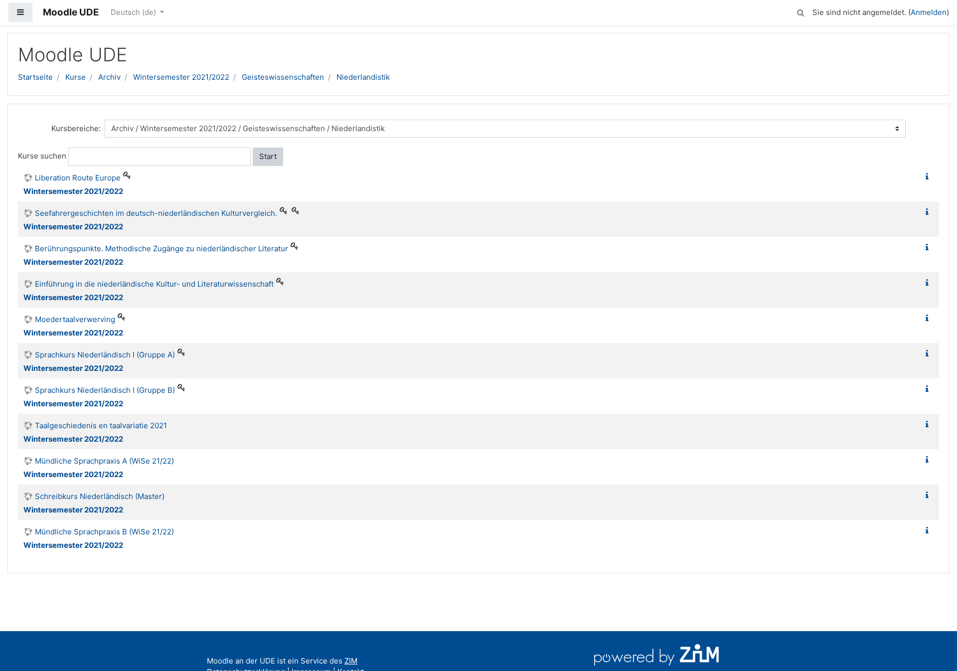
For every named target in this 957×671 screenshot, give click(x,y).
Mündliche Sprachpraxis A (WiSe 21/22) (104, 461)
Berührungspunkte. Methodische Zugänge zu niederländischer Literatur (161, 248)
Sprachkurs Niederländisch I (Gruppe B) (105, 390)
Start (268, 156)
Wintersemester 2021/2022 (181, 77)
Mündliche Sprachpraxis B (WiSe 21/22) (104, 531)
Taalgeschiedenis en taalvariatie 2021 (101, 425)
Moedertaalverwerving (75, 319)
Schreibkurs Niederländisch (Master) (99, 496)
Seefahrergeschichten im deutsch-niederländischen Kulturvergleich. (156, 213)
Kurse (75, 77)
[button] (800, 11)
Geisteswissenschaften (283, 77)
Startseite (35, 77)
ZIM (350, 661)
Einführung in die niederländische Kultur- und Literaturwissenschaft (154, 284)
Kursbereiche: (76, 128)
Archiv (109, 77)
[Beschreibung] (929, 176)
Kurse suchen (42, 156)
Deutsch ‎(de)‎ (134, 12)
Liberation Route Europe (78, 177)
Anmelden (929, 12)
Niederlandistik (363, 77)
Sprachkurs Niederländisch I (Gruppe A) (105, 354)
